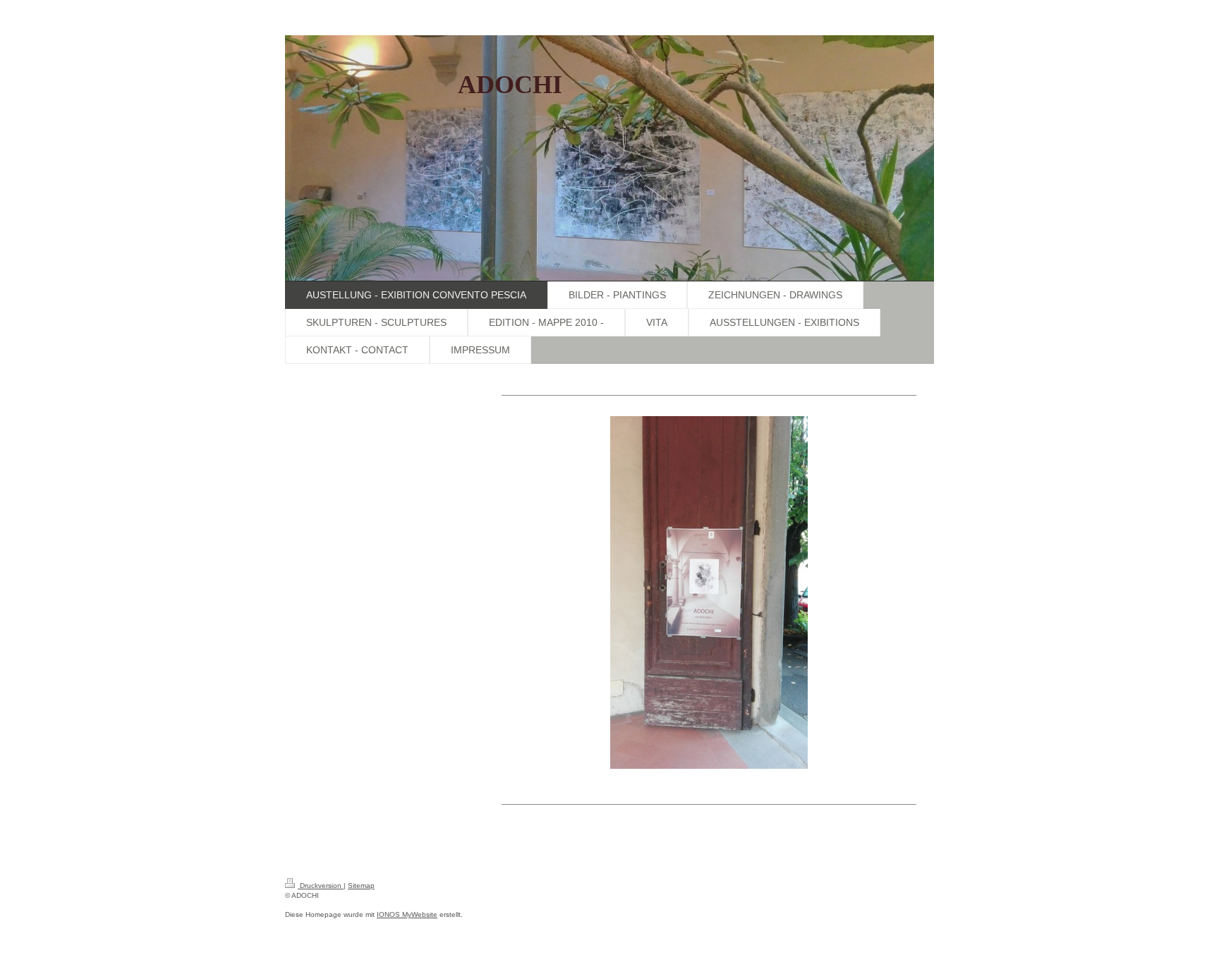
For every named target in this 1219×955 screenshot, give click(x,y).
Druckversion (321, 885)
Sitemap (361, 885)
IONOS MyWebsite (407, 914)
